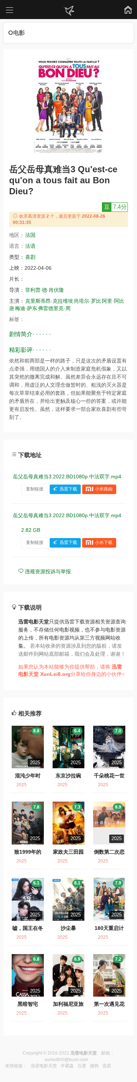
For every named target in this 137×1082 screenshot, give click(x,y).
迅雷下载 (68, 489)
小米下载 (104, 542)
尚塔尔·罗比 (87, 301)
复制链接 (34, 489)
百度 (81, 1065)
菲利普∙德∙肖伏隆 (44, 290)
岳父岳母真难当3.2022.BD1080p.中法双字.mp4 (67, 476)
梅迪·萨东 (26, 308)
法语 (30, 246)
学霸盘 (67, 1065)
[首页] (68, 11)
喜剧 (30, 257)
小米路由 (104, 489)
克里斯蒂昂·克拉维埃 (49, 301)
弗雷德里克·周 (54, 308)
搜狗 (94, 1065)
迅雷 (106, 1065)
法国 (30, 235)
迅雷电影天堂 (44, 1065)
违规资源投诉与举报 (47, 571)
